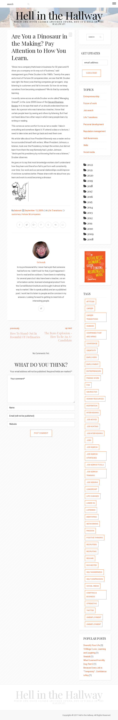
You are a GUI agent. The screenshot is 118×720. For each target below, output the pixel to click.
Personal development (93, 124)
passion (90, 530)
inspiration (91, 405)
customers (16, 214)
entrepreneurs (93, 371)
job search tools (95, 464)
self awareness (94, 572)
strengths (91, 603)
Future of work (90, 103)
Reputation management (94, 131)
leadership (91, 489)
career (89, 308)
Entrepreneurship (91, 96)
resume (90, 558)
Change (90, 326)
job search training (92, 473)
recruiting (91, 551)
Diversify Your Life (91, 645)
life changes (92, 496)
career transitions (92, 317)
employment (92, 364)
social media (92, 586)
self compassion (94, 579)
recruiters (91, 544)
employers (91, 357)
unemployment (93, 624)
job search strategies (92, 456)
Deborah (17, 210)
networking (92, 523)
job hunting (92, 426)
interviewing (92, 412)
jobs (88, 440)
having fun (91, 392)
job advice (91, 419)
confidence (91, 343)
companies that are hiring (94, 334)
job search (92, 447)
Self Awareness (90, 138)
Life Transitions (55, 210)
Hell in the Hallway (59, 15)
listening (90, 510)
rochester (91, 565)
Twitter (90, 610)
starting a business (91, 594)
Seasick (86, 656)
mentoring (91, 516)
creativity (91, 350)
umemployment (93, 617)
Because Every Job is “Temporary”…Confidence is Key (94, 671)
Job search (88, 110)
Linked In (90, 503)
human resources (95, 398)
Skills (85, 145)
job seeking (92, 482)
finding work (92, 378)
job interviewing (94, 433)
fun (88, 385)
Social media (89, 152)
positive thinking (94, 537)
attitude (90, 301)
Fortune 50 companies (31, 214)
